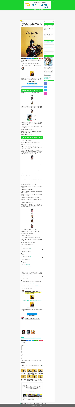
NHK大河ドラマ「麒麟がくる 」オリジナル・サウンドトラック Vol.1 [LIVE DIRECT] (32, 300)
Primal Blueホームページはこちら (47, 75)
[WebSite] (27, 391)
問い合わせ (42, 9)
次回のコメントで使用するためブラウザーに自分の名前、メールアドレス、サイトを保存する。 (32, 360)
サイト (22, 357)
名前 (22, 351)
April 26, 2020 (30, 248)
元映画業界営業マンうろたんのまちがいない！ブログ (36, 405)
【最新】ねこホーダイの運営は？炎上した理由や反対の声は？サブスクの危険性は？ (48, 43)
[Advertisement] (37, 15)
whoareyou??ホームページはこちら (47, 77)
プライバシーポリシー (38, 9)
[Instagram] (32, 391)
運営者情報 (35, 9)
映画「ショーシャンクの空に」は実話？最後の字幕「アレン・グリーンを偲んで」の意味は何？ (48, 53)
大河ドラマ (21, 20)
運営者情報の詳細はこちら (46, 78)
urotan (46, 53)
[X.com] (30, 391)
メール (22, 354)
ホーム (32, 9)
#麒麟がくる (28, 264)
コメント (22, 345)
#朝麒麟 (26, 264)
